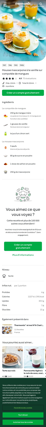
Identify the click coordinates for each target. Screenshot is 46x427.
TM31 (22, 65)
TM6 (10, 65)
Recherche (41, 6)
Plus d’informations (23, 255)
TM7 (4, 65)
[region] (23, 402)
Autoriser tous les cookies (23, 422)
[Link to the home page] (23, 4)
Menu (5, 6)
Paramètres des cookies (23, 408)
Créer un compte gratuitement (23, 92)
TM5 (15, 65)
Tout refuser (23, 415)
